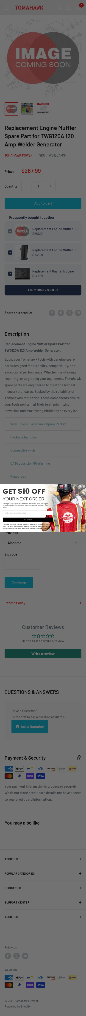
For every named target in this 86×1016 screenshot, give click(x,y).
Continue (28, 520)
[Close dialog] (84, 486)
